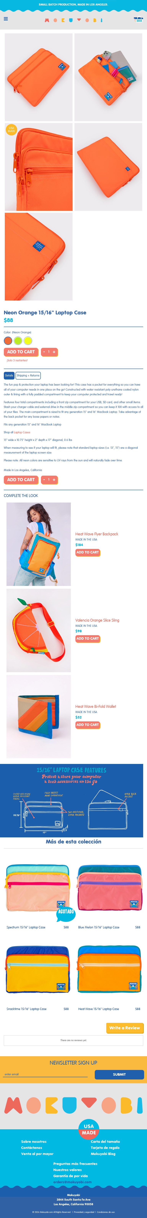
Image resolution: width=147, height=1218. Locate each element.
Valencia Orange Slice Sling (97, 620)
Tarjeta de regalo (105, 1148)
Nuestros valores (67, 1170)
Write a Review (124, 1028)
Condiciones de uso (106, 1212)
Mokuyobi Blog (103, 1154)
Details (9, 375)
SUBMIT (119, 1075)
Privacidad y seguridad (84, 1212)
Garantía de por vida (70, 1176)
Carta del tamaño (105, 1142)
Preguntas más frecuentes (75, 1164)
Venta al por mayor (37, 1154)
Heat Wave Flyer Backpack (96, 534)
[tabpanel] (39, 77)
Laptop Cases (22, 432)
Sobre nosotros (34, 1142)
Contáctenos (31, 1148)
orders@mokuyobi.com (72, 1182)
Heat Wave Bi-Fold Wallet (95, 707)
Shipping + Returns (28, 375)
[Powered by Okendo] (21, 1030)
